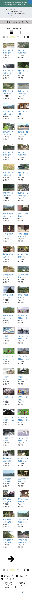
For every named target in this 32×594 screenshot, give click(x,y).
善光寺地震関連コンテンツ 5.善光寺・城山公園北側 (9, 255)
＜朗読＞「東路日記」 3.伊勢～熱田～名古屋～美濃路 (23, 337)
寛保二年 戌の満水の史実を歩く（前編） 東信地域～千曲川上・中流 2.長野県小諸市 (8, 72)
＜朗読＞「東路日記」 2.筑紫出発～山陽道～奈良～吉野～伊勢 (8, 337)
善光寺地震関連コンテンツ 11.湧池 (9, 316)
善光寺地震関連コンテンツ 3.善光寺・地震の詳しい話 (9, 235)
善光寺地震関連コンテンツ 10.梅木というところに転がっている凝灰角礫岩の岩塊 (23, 296)
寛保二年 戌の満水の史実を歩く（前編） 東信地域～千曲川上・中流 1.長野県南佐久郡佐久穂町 (23, 51)
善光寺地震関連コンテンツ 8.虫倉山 (23, 276)
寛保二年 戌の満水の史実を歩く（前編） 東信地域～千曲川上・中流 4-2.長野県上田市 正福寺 (23, 92)
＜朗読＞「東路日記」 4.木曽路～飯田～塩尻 (8, 357)
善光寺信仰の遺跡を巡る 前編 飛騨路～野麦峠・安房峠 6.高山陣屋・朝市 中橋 (23, 500)
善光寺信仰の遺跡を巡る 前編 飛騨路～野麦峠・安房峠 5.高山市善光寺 (8, 500)
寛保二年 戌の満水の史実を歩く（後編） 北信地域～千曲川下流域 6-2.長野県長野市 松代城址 (23, 133)
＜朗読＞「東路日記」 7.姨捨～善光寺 (23, 378)
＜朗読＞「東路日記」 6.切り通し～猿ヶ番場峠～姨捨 (8, 378)
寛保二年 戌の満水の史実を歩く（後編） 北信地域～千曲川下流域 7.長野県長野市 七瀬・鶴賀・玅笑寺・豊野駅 (23, 153)
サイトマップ (23, 585)
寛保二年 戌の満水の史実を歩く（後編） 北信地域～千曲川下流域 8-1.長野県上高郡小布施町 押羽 (8, 174)
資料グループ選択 (16, 11)
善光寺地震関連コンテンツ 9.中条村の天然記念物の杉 (9, 296)
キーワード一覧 (9, 579)
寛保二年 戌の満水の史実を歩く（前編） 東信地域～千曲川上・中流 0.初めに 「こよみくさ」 (8, 51)
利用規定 (22, 583)
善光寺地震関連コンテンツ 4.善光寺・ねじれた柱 (23, 235)
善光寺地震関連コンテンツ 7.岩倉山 (9, 276)
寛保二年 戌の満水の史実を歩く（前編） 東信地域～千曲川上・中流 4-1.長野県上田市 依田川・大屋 (8, 92)
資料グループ (8, 576)
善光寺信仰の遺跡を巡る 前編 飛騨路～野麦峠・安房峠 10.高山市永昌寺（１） (23, 541)
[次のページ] (24, 37)
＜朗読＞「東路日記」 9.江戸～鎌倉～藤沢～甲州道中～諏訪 (23, 398)
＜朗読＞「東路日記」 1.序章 (23, 316)
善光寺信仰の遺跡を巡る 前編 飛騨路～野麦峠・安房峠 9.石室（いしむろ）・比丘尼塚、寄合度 (8, 541)
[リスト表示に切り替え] (16, 32)
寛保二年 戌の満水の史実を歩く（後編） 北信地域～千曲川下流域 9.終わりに (23, 194)
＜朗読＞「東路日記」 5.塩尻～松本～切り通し (23, 357)
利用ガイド (8, 585)
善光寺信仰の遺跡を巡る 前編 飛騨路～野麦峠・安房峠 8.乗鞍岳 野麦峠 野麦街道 (23, 520)
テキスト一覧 (22, 576)
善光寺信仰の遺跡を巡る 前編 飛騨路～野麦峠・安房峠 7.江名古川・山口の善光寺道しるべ (8, 520)
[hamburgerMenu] (30, 2)
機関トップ (8, 583)
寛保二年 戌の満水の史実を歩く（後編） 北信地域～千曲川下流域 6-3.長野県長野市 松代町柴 (8, 153)
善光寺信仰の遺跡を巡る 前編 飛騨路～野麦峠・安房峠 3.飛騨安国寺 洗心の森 (8, 480)
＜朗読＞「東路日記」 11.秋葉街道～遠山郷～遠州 (23, 418)
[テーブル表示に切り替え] (20, 32)
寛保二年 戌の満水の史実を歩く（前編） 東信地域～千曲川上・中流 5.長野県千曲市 (8, 112)
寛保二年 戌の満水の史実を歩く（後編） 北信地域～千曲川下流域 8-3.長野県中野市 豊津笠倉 (8, 194)
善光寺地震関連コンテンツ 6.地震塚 (23, 255)
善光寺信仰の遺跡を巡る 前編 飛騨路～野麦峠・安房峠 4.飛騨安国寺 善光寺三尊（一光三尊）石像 (23, 480)
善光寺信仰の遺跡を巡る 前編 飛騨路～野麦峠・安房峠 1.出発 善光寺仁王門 (8, 459)
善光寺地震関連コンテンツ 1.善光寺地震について (9, 214)
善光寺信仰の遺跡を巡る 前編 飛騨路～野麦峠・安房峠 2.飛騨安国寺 (23, 459)
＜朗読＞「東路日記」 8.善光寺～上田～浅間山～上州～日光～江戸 (8, 398)
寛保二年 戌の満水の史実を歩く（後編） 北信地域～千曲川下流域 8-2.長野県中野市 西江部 (23, 174)
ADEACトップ (9, 587)
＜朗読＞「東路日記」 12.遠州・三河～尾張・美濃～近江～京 (8, 439)
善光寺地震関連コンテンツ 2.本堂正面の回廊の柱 (23, 214)
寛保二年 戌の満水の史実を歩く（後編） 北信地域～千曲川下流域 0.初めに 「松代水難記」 (23, 112)
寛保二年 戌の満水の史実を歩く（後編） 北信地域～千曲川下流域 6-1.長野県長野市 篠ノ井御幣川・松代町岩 (8, 133)
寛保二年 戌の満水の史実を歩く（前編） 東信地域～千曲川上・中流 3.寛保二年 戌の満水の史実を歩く (23, 72)
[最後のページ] (28, 37)
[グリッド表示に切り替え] (11, 32)
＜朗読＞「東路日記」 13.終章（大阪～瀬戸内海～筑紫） (23, 439)
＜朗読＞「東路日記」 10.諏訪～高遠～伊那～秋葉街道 (8, 418)
